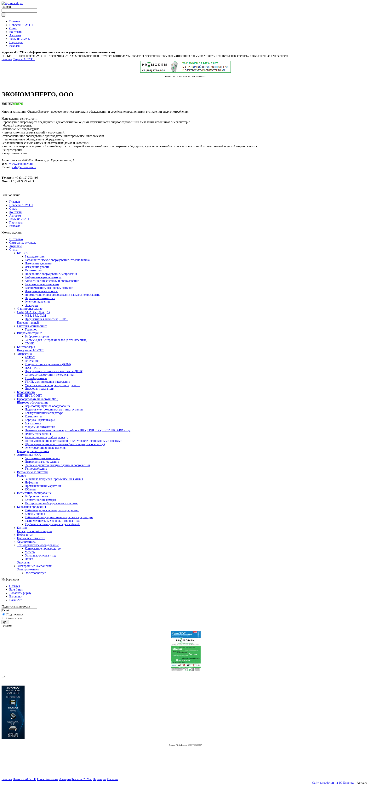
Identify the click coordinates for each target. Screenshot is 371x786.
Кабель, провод (35, 513)
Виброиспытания (36, 496)
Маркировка (33, 423)
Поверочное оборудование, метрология (51, 273)
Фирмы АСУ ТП (24, 59)
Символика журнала (22, 242)
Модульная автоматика (40, 426)
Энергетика (24, 353)
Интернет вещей (28, 322)
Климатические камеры (40, 499)
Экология (23, 562)
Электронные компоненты (34, 566)
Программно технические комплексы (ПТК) (54, 371)
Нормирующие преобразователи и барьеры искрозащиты (62, 294)
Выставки (15, 596)
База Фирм (16, 589)
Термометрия (33, 270)
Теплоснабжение (36, 468)
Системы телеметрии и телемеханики (50, 374)
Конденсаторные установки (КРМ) (48, 364)
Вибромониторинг (29, 333)
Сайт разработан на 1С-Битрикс (333, 782)
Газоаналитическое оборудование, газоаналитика (57, 260)
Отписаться (14, 618)
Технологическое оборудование (38, 545)
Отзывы (14, 586)
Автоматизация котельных (42, 458)
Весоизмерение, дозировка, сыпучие (49, 287)
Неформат (31, 482)
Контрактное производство (43, 548)
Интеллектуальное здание (42, 461)
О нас (13, 208)
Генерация (31, 360)
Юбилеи (30, 489)
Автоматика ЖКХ (29, 454)
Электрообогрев (35, 572)
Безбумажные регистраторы (43, 277)
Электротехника (28, 569)
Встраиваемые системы (32, 472)
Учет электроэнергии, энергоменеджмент (52, 385)
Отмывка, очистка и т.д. (40, 555)
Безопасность (26, 392)
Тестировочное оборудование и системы (51, 503)
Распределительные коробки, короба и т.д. (52, 520)
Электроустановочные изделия (45, 447)
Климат (22, 527)
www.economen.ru (21, 163)
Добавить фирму (20, 593)
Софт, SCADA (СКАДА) (33, 312)
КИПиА (22, 253)
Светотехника (26, 541)
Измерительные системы (41, 291)
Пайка (29, 559)
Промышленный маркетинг (43, 486)
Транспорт (32, 329)
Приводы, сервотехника (33, 451)
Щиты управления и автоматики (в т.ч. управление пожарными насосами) (74, 440)
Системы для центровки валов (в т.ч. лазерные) (56, 340)
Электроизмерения (37, 301)
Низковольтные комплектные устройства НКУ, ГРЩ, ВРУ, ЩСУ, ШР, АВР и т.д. (77, 430)
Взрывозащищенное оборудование (48, 406)
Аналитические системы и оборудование (52, 280)
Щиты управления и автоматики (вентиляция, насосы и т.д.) (65, 444)
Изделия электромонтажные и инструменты (54, 409)
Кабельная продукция (31, 506)
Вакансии (15, 600)
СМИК (29, 343)
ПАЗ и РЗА (32, 367)
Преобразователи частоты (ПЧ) (37, 399)
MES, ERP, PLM (35, 315)
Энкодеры (31, 305)
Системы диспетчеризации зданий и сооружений (57, 465)
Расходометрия (34, 256)
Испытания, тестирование (34, 493)
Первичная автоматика (40, 298)
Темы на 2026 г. (19, 219)
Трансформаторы (36, 378)
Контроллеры (26, 346)
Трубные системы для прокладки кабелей (52, 524)
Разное (21, 475)
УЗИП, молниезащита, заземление (47, 381)
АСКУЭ (30, 357)
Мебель (30, 552)
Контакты (15, 212)
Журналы (15, 246)
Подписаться (14, 614)
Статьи (14, 249)
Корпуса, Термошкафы (40, 419)
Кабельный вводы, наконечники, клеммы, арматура (59, 517)
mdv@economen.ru (24, 167)
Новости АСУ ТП (21, 205)
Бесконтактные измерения (42, 284)
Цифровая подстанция (39, 388)
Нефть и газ (24, 534)
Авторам (15, 215)
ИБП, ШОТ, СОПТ (29, 395)
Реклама (14, 226)
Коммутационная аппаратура (44, 413)
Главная (7, 59)
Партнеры (16, 222)
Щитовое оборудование (32, 402)
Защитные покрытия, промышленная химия (54, 479)
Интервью (16, 239)
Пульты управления (38, 433)
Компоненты (33, 416)
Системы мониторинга (32, 326)
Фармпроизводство (30, 308)
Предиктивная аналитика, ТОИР (46, 319)
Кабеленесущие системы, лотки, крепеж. (52, 510)
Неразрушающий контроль (34, 531)
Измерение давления (38, 263)
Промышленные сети (31, 538)
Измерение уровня (37, 267)
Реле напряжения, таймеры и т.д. (46, 437)
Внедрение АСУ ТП (30, 350)
